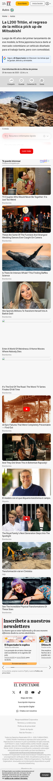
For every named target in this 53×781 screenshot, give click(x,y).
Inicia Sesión (37, 3)
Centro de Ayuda (26, 729)
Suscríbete (22, 3)
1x (48, 155)
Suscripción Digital (26, 706)
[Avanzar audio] (44, 155)
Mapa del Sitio (26, 698)
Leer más (26, 151)
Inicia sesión (9, 657)
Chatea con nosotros (28, 711)
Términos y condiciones (26, 723)
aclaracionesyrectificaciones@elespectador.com (26, 753)
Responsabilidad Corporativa (26, 720)
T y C (26, 671)
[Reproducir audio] (6, 151)
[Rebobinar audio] (39, 155)
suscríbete (21, 657)
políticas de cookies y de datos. (16, 778)
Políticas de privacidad (26, 726)
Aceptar (45, 775)
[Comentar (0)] (31, 80)
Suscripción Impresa (26, 702)
